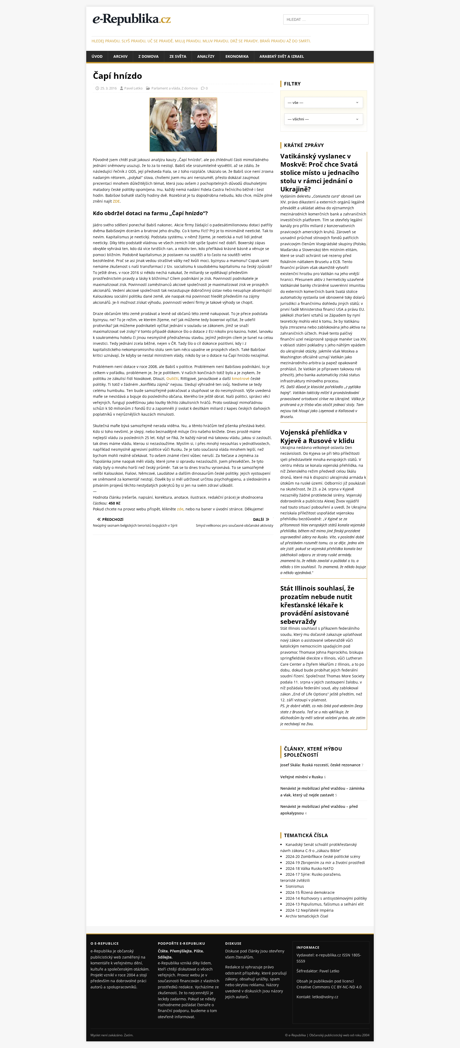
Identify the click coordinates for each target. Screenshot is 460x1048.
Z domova (148, 56)
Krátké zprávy (304, 145)
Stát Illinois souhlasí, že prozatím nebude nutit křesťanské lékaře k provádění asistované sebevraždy (317, 605)
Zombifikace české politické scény (323, 856)
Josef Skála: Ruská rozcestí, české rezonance (320, 764)
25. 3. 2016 (108, 88)
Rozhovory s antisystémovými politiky (326, 898)
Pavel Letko (133, 88)
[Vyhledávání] (325, 19)
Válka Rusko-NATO (310, 868)
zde (180, 508)
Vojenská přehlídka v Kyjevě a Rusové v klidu (317, 436)
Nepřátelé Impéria (310, 910)
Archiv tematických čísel (307, 916)
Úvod (97, 56)
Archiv (120, 56)
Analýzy (206, 56)
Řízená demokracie (310, 892)
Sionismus (295, 886)
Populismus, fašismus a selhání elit (325, 904)
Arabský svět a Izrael (282, 56)
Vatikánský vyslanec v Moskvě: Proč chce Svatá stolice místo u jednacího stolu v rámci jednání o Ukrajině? (319, 173)
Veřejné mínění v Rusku (301, 776)
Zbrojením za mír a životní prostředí (325, 862)
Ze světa (178, 56)
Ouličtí (172, 378)
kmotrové (240, 378)
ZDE (116, 201)
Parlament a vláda (165, 88)
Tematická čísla (306, 835)
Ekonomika (237, 56)
